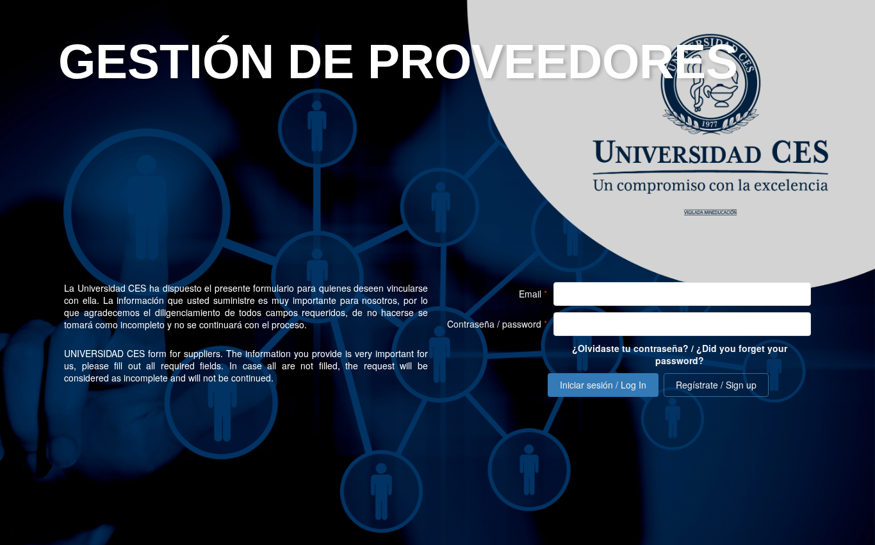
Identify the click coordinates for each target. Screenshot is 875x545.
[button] (603, 385)
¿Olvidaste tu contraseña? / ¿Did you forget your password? (679, 354)
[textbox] (682, 294)
